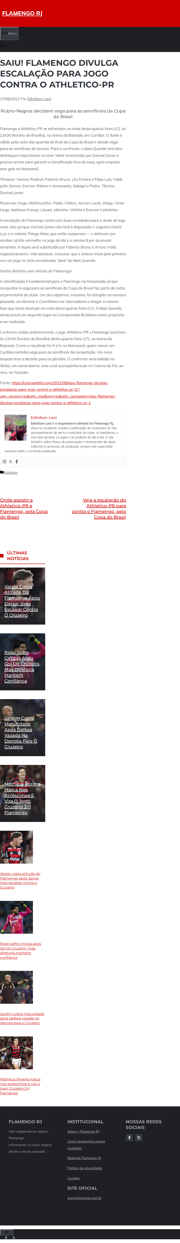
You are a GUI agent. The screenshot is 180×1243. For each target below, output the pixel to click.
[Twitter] (11, 462)
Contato (73, 1178)
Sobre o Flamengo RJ (83, 1131)
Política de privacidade (84, 1168)
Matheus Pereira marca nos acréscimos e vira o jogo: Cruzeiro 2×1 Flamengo (20, 1086)
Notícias (11, 472)
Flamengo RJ (22, 13)
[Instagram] (4, 462)
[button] (3, 46)
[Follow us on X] (13, 1237)
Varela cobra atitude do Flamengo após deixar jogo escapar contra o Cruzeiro (20, 880)
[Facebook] (17, 462)
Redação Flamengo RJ (84, 1158)
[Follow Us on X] (138, 1137)
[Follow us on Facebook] (6, 1237)
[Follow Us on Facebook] (129, 1137)
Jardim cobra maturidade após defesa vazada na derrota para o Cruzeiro (22, 1018)
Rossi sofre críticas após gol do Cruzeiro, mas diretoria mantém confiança (20, 950)
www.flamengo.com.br (84, 1198)
